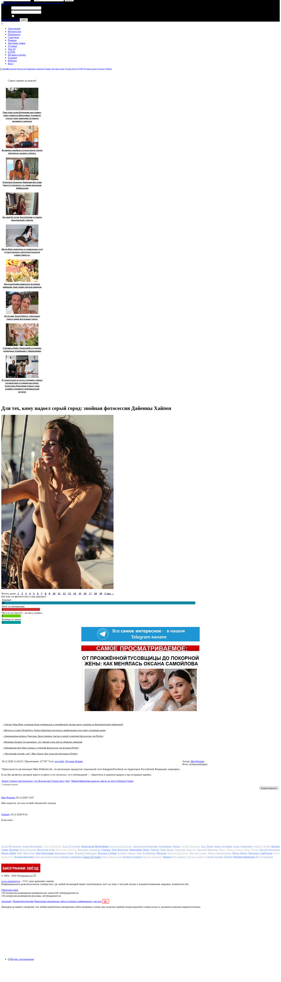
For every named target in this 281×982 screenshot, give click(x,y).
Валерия (14, 849)
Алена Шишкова (52, 846)
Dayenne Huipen (74, 761)
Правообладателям (23, 901)
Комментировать (269, 788)
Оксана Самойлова (71, 856)
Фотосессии (14, 31)
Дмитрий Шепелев (207, 849)
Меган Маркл (240, 853)
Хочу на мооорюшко (13, 606)
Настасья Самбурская (260, 853)
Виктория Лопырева (89, 849)
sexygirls (59, 761)
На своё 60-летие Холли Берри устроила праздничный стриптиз (22, 218)
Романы (12, 40)
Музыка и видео (17, 54)
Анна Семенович (243, 846)
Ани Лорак (207, 846)
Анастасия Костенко (120, 846)
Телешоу (12, 57)
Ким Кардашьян (45, 853)
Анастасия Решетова (145, 846)
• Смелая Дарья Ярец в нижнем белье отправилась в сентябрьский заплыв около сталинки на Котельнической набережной (63, 724)
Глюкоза (106, 849)
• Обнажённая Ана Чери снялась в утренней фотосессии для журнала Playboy (41, 748)
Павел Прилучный (111, 856)
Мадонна (162, 853)
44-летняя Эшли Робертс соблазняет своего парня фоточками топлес (22, 317)
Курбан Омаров (127, 853)
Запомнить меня (23, 16)
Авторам (6, 901)
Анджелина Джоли (169, 846)
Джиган (154, 849)
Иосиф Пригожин (270, 849)
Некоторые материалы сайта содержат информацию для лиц (71, 901)
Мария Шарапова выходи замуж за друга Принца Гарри (102, 781)
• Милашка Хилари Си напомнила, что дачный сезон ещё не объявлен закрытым (42, 742)
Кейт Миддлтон (26, 853)
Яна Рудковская (264, 856)
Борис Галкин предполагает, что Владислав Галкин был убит (36, 781)
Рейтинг (12, 60)
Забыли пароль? (10, 19)
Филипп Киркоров (244, 856)
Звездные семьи (16, 43)
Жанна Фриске (235, 849)
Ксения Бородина (86, 853)
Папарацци (14, 34)
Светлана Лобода (195, 856)
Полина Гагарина (132, 856)
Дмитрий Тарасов (185, 849)
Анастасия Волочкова (94, 846)
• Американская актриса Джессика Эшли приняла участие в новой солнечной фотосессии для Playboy (53, 736)
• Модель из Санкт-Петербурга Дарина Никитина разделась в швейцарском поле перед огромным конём (54, 730)
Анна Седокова (223, 846)
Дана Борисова (119, 849)
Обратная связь (9, 890)
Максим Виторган (177, 853)
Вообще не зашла (11, 619)
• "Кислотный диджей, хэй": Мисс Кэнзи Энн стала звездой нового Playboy (40, 753)
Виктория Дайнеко (66, 849)
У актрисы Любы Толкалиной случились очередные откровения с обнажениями (22, 349)
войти (24, 20)
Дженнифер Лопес (139, 849)
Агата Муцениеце (11, 846)
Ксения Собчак (107, 853)
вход (3, 4)
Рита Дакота (178, 856)
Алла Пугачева (71, 846)
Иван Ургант (251, 849)
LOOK (11, 52)
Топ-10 (11, 49)
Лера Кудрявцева (146, 853)
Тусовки (12, 46)
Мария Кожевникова (219, 853)
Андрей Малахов (190, 846)
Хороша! (6, 600)
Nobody (5, 814)
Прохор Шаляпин (152, 856)
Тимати (228, 856)
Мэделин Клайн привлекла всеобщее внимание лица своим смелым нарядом (22, 285)
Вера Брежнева (27, 849)
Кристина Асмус (64, 853)
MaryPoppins (197, 761)
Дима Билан (167, 849)
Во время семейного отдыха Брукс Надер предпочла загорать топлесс (22, 151)
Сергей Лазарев (214, 856)
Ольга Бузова (91, 856)
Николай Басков (43, 856)
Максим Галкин (198, 853)
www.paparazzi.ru (10, 881)
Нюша (56, 856)
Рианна (167, 856)
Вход (10, 63)
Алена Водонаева (32, 846)
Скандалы (13, 37)
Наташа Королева (24, 856)
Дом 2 (222, 849)
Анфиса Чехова (262, 846)
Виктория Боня (46, 849)
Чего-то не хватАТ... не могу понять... (23, 613)
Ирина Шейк (8, 853)
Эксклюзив (14, 28)
